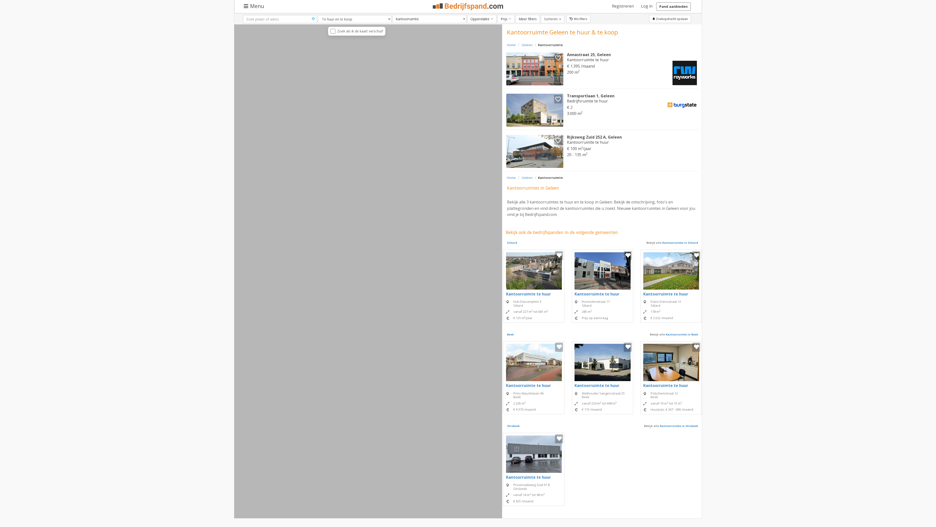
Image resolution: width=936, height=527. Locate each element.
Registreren (623, 6)
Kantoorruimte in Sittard (680, 242)
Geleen (527, 45)
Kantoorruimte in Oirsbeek (678, 426)
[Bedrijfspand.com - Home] (468, 6)
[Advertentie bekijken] (535, 68)
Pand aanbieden (673, 6)
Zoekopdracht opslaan (671, 19)
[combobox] (429, 19)
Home (511, 45)
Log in (647, 6)
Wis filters (580, 19)
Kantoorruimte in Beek (681, 334)
